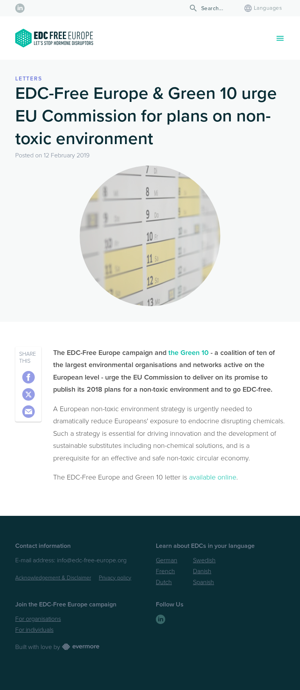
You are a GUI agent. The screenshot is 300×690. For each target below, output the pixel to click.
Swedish (204, 560)
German (166, 560)
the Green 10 (188, 352)
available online (212, 477)
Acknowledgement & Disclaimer (53, 577)
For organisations (38, 619)
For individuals (34, 630)
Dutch (164, 582)
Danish (202, 571)
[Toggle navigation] (280, 38)
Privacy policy (115, 577)
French (165, 571)
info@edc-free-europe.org (92, 560)
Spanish (203, 582)
